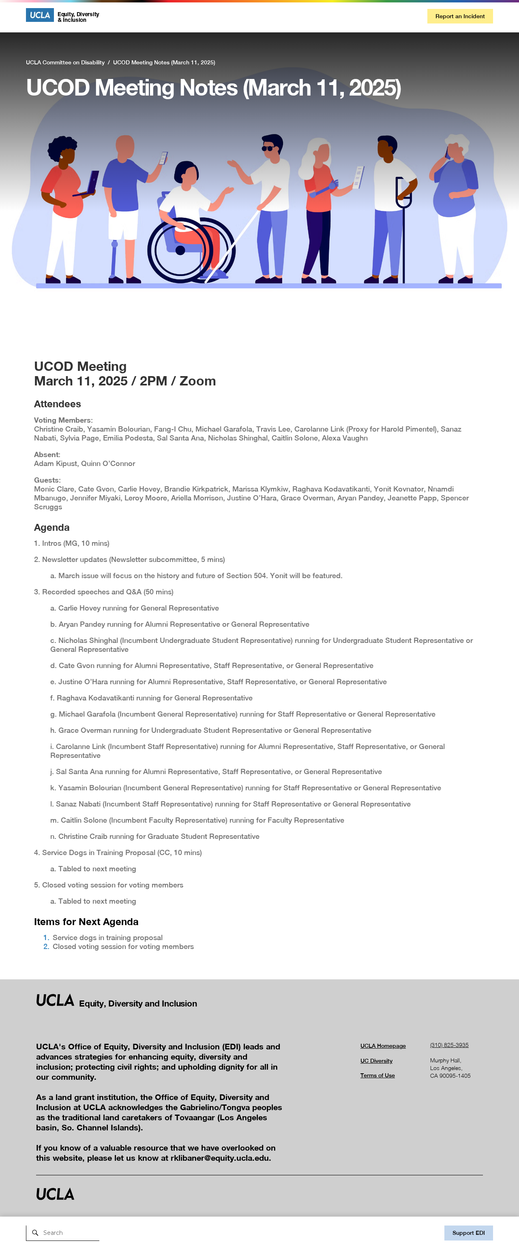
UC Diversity (376, 1061)
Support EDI (469, 1233)
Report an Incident (460, 16)
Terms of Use (377, 1075)
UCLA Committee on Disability (65, 62)
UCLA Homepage (383, 1046)
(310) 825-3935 (449, 1044)
